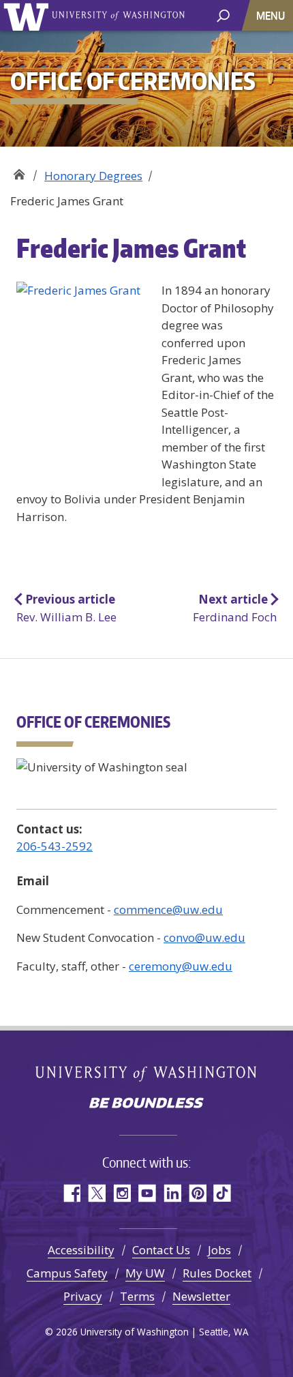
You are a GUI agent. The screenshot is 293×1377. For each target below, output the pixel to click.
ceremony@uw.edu (180, 966)
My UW (145, 1273)
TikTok (222, 1193)
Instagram (121, 1193)
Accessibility (81, 1250)
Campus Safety (67, 1273)
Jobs (219, 1250)
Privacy (82, 1296)
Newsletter (201, 1296)
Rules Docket (217, 1273)
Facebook (71, 1193)
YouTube (147, 1193)
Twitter (96, 1193)
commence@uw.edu (168, 909)
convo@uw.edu (204, 937)
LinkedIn (172, 1193)
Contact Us (161, 1250)
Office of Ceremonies (18, 170)
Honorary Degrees (93, 175)
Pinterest (197, 1193)
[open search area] (223, 14)
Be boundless (146, 1104)
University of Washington (28, 15)
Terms (137, 1296)
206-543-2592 (54, 846)
